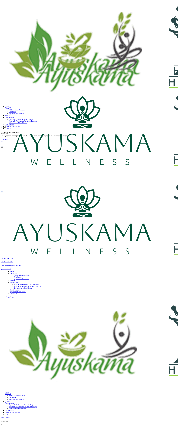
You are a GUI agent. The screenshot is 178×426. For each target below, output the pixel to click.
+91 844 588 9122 (7, 258)
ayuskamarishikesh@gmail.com (11, 265)
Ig (2, 269)
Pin (8, 269)
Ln (4, 269)
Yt (10, 269)
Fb (6, 269)
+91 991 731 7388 (7, 262)
